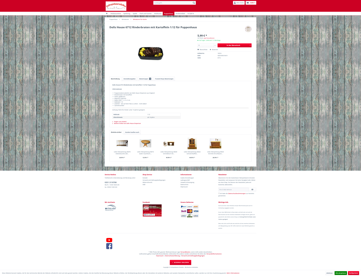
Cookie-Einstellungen (187, 178)
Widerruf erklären (181, 262)
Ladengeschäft (185, 180)
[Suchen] (194, 3)
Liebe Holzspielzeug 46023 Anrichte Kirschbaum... (215, 153)
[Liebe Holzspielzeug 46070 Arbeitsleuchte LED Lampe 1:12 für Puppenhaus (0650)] (122, 143)
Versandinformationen (214, 254)
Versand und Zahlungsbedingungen (154, 180)
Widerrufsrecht (147, 182)
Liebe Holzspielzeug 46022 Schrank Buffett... (192, 153)
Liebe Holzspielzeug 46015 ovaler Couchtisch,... (145, 153)
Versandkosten (185, 252)
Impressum (184, 187)
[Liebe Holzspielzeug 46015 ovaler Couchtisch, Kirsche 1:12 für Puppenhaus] (145, 143)
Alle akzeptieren (341, 273)
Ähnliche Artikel (116, 132)
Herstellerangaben (129, 79)
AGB (144, 184)
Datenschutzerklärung (172, 256)
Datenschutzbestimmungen (237, 193)
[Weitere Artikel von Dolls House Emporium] (248, 29)
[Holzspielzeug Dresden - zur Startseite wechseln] (116, 6)
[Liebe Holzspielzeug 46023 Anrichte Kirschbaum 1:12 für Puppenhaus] (215, 143)
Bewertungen (145, 79)
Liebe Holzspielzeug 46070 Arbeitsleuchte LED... (122, 153)
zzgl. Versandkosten (209, 38)
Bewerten (215, 49)
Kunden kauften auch (132, 132)
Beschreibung (115, 79)
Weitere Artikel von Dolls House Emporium (127, 123)
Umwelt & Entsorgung (187, 182)
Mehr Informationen (233, 273)
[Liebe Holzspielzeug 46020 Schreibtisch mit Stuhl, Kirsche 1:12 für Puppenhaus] (169, 143)
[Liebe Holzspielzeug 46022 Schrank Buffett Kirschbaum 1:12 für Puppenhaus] (192, 143)
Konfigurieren (353, 273)
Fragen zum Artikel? (120, 121)
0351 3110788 (111, 182)
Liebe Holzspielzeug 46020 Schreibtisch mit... (168, 153)
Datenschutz (184, 184)
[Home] (107, 13)
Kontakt (145, 178)
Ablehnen (329, 273)
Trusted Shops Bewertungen (164, 79)
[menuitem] (174, 3)
